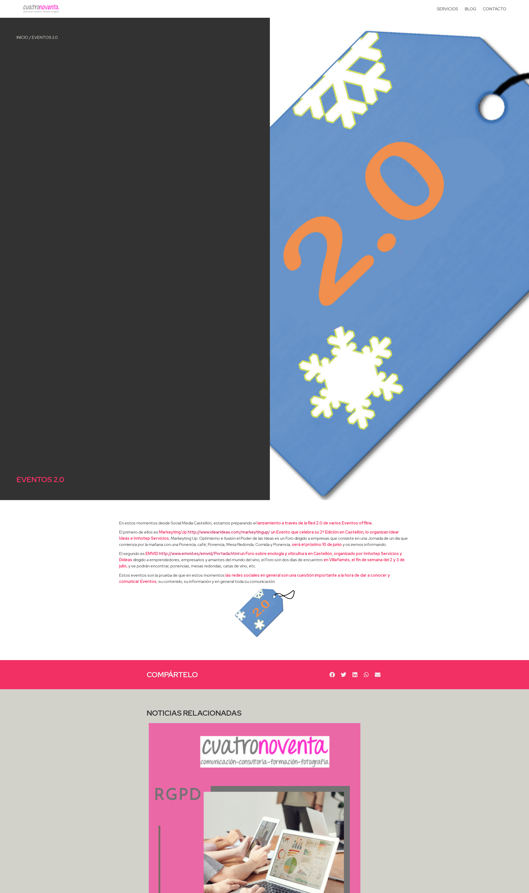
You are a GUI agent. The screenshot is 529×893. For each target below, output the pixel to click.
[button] (332, 674)
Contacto (494, 9)
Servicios (447, 9)
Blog (470, 9)
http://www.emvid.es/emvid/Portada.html (199, 553)
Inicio (22, 37)
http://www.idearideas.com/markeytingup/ (229, 532)
